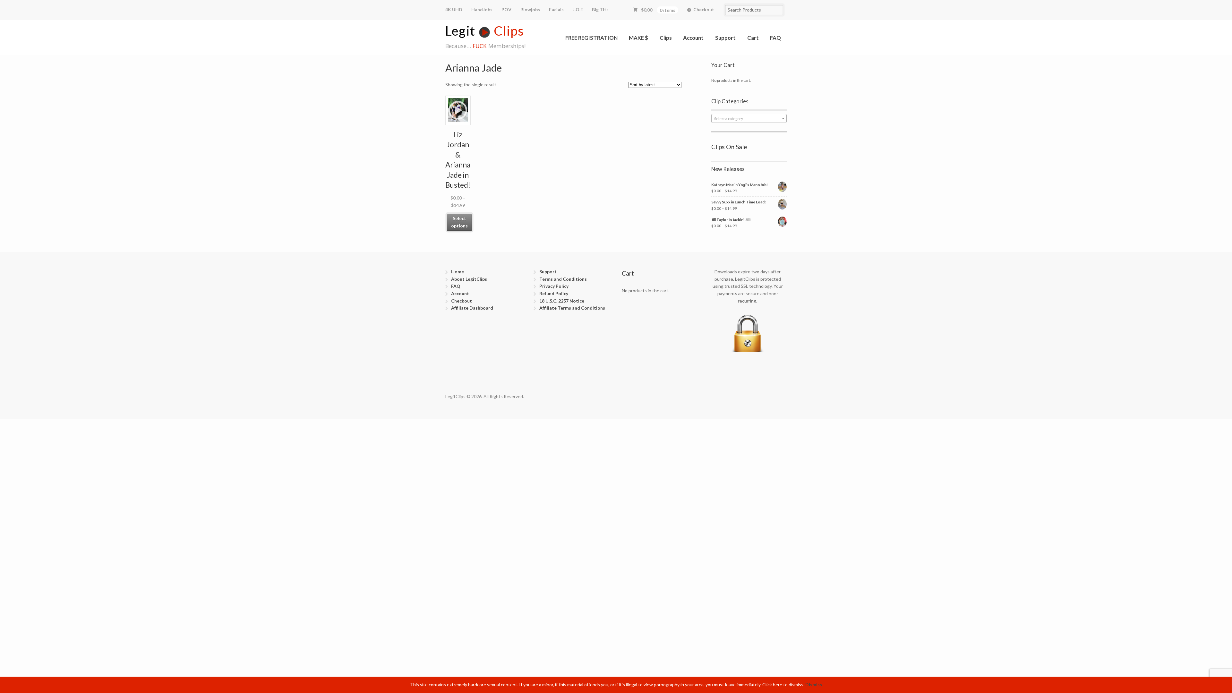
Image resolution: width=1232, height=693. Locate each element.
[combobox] (749, 118)
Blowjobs (530, 9)
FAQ (775, 37)
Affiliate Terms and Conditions (572, 308)
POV (506, 9)
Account (693, 37)
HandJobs (481, 9)
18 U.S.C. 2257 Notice (561, 301)
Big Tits (600, 9)
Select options (459, 222)
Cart (753, 37)
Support (725, 37)
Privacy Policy (554, 286)
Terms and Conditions (563, 279)
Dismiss (813, 684)
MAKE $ (638, 37)
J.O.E (578, 9)
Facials (556, 9)
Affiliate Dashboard (472, 308)
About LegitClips (469, 279)
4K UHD (453, 9)
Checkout (703, 9)
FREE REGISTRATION (591, 37)
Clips (666, 37)
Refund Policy (553, 293)
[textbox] (749, 118)
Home (457, 271)
